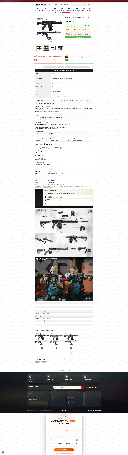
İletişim (52, 397)
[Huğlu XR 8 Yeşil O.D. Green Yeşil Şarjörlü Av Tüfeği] (71, 340)
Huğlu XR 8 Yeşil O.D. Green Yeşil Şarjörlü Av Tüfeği (71, 350)
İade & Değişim (71, 402)
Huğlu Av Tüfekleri (39, 187)
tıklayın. (88, 29)
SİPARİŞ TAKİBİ (90, 1)
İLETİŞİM (84, 1)
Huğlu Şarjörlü (43, 362)
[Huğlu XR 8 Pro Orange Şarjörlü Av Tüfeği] (49, 30)
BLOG (80, 1)
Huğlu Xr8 (37, 362)
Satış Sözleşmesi (71, 395)
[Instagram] (93, 387)
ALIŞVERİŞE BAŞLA (64, 450)
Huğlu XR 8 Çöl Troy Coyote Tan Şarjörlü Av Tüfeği (56, 350)
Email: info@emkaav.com (33, 399)
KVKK (52, 400)
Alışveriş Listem (71, 399)
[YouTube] (96, 387)
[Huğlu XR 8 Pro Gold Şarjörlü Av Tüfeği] (42, 340)
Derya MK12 (88, 395)
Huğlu (53, 73)
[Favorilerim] (90, 4)
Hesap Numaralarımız (55, 399)
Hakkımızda (53, 395)
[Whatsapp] (3, 452)
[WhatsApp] (98, 387)
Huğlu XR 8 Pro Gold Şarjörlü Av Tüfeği (41, 350)
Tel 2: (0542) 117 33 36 (32, 397)
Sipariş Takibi (70, 397)
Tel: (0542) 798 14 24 (32, 395)
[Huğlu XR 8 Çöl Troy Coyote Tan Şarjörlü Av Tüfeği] (56, 340)
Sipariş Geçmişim (71, 400)
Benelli (87, 397)
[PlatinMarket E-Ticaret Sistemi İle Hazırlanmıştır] (91, 410)
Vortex (87, 399)
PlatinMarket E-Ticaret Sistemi (60, 370)
